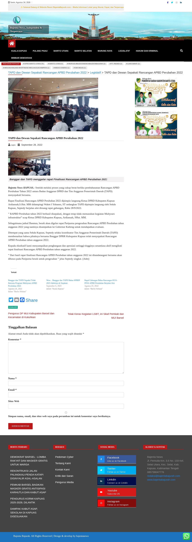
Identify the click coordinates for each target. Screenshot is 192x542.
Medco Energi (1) (62, 68)
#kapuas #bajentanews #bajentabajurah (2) (86, 64)
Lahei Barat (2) (134, 64)
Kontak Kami (62, 469)
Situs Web (13, 401)
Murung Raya (105, 51)
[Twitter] (172, 2)
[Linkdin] (181, 2)
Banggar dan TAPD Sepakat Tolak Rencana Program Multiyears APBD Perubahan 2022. (22, 283)
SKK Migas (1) (80, 68)
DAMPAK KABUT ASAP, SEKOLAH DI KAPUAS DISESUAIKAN (24, 512)
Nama (12, 378)
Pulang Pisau (40, 51)
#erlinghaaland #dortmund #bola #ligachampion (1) (26, 68)
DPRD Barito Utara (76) (34, 64)
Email (12, 389)
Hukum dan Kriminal (147, 51)
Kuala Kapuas (19, 51)
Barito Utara (61, 51)
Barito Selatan (83, 51)
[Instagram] (177, 2)
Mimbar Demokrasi (21, 58)
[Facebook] (168, 2)
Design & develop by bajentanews (71, 536)
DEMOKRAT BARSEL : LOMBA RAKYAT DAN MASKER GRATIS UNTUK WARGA (29, 461)
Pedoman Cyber (64, 457)
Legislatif (124, 51)
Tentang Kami (63, 463)
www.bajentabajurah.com (161, 479)
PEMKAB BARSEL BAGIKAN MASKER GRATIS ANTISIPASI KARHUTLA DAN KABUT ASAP (28, 488)
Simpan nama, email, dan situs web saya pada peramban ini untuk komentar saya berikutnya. (59, 416)
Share (32, 300)
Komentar (14, 339)
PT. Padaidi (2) (116, 64)
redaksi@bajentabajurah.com (163, 476)
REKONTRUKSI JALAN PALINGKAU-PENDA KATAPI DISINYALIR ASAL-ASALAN (26, 474)
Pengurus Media (64, 482)
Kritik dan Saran (64, 476)
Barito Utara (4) (56, 64)
